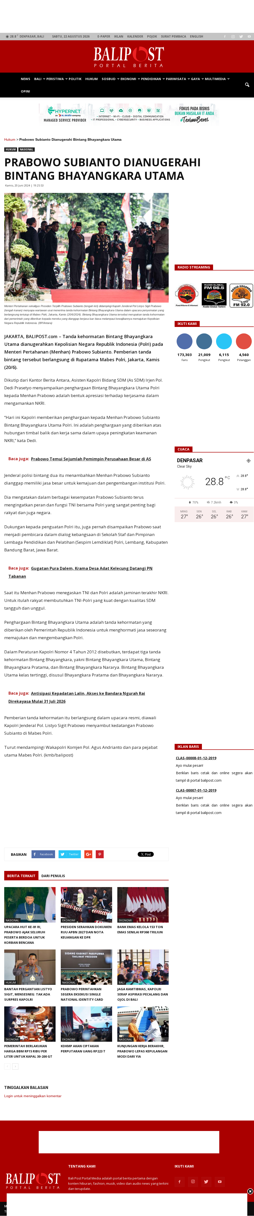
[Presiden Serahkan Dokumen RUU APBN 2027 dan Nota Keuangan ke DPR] (86, 904)
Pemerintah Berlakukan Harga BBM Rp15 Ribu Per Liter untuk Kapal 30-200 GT (28, 1051)
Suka (184, 335)
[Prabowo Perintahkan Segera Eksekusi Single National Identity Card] (86, 967)
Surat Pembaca (173, 36)
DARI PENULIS (53, 875)
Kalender (135, 36)
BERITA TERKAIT (21, 875)
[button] (247, 85)
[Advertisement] (129, 16)
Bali (37, 79)
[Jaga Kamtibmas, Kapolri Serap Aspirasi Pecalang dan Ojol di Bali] (143, 967)
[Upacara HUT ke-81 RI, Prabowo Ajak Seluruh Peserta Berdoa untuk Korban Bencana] (30, 904)
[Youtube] (249, 36)
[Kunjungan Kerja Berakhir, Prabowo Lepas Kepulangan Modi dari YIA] (143, 1024)
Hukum (91, 79)
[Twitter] (241, 36)
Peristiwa (55, 79)
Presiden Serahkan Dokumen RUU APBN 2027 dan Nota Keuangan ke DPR (86, 932)
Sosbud (109, 79)
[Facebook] (224, 36)
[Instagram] (233, 36)
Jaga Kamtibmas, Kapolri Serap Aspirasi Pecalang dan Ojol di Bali (142, 994)
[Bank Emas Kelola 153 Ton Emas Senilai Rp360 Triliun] (143, 904)
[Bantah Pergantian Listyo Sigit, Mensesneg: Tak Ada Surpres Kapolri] (30, 967)
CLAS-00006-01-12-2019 (196, 791)
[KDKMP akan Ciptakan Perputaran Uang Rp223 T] (86, 1024)
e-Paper (103, 36)
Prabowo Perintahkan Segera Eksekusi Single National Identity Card (82, 994)
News (25, 79)
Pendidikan (151, 79)
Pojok (152, 36)
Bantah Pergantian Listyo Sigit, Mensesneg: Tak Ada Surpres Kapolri (28, 994)
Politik (75, 79)
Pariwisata (176, 79)
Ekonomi (128, 79)
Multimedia (215, 79)
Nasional (26, 149)
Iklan (118, 36)
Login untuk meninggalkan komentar (33, 1096)
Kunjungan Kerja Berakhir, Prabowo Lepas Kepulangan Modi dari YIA (142, 1051)
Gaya (195, 79)
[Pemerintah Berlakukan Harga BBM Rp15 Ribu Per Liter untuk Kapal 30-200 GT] (30, 1024)
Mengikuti (204, 335)
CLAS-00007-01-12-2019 (196, 758)
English (196, 36)
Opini (25, 91)
